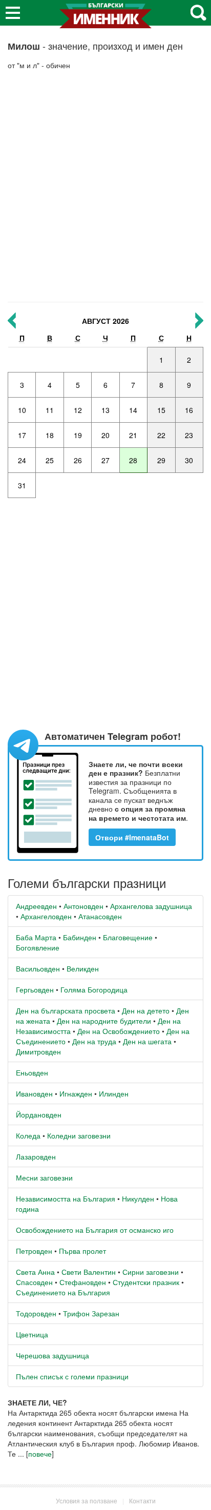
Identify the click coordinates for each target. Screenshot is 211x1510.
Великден (83, 968)
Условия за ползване (86, 1500)
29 (161, 460)
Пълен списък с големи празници (72, 1376)
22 (161, 435)
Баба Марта (36, 937)
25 (50, 460)
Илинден (114, 1093)
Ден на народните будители (104, 1021)
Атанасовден (100, 916)
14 (133, 410)
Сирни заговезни (150, 1272)
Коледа (28, 1135)
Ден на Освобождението (118, 1031)
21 (133, 435)
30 (189, 460)
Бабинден (79, 937)
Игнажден (75, 1093)
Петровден (34, 1251)
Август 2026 (105, 321)
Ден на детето (146, 1010)
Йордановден (38, 1114)
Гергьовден (35, 989)
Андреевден (36, 906)
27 (105, 460)
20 (105, 435)
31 (22, 485)
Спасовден (34, 1282)
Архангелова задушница (151, 906)
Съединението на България (63, 1292)
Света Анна (35, 1272)
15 (161, 410)
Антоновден (83, 906)
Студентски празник (146, 1282)
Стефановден (82, 1282)
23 (189, 435)
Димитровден (38, 1051)
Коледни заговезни (79, 1135)
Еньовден (32, 1072)
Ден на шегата (147, 1041)
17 (22, 435)
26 (78, 460)
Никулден (138, 1198)
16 (189, 410)
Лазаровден (36, 1156)
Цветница (32, 1334)
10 (22, 410)
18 (50, 435)
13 (105, 410)
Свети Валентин (88, 1272)
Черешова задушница (52, 1355)
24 (22, 460)
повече (40, 1454)
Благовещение (128, 937)
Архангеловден (46, 916)
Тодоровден (36, 1313)
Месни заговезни (44, 1177)
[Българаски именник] (105, 19)
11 (50, 410)
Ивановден (34, 1093)
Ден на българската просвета (65, 1010)
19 (78, 435)
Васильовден (38, 968)
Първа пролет (82, 1251)
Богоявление (37, 947)
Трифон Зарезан (91, 1313)
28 (133, 460)
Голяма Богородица (94, 989)
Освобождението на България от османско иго (95, 1230)
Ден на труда (94, 1041)
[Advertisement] (105, 186)
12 (78, 410)
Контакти (142, 1500)
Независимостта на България (65, 1198)
